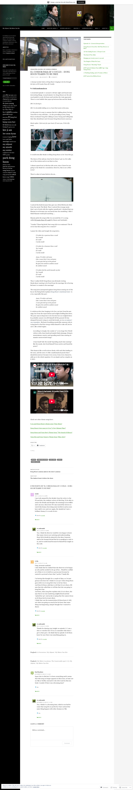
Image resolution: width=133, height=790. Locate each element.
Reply (38, 519)
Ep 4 (7, 105)
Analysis (75, 28)
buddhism (7, 97)
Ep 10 (6, 107)
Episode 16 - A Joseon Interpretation (94, 43)
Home (43, 28)
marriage (6, 141)
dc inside (5, 101)
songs (60, 459)
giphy (9, 112)
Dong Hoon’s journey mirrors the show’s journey (45, 471)
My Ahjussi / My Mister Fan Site (11, 28)
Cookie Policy (36, 787)
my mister (7, 150)
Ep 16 (5, 112)
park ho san (6, 166)
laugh (9, 127)
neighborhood (6, 152)
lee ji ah (13, 127)
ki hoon (6, 125)
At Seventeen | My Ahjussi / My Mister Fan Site (52, 652)
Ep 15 (11, 109)
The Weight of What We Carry (92, 61)
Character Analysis (36, 69)
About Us (104, 28)
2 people (45, 548)
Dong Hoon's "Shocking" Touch (92, 64)
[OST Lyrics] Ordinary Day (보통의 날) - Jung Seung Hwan (96, 68)
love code (5, 139)
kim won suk (12, 125)
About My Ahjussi (52, 28)
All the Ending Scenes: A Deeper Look (94, 51)
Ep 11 (9, 107)
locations (5, 137)
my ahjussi (7, 144)
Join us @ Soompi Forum (9, 59)
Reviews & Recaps (65, 28)
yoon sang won (6, 180)
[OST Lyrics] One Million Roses (92, 76)
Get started (81, 2)
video (12, 177)
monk (11, 141)
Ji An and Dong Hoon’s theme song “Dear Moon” (46, 424)
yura (11, 180)
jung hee (13, 117)
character (6, 99)
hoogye (11, 114)
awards (14, 95)
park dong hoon (42, 459)
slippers (10, 172)
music (33, 459)
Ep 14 (8, 109)
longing (9, 137)
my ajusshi (7, 147)
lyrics (10, 139)
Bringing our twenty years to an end (94, 58)
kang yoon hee (9, 122)
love (14, 136)
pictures (12, 166)
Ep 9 (4, 107)
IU (9, 117)
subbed (13, 174)
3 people (43, 611)
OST (44, 69)
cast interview (13, 97)
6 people (43, 515)
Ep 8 (15, 105)
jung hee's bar (6, 119)
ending (4, 105)
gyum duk (5, 114)
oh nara (12, 152)
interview (5, 117)
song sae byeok (7, 174)
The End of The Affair (90, 55)
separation (5, 172)
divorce (9, 101)
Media (96, 28)
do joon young (8, 103)
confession (13, 99)
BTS (4, 97)
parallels (8, 154)
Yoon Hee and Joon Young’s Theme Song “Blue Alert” (48, 437)
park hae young (6, 164)
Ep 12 (12, 107)
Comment (67, 743)
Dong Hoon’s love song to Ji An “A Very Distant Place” (48, 428)
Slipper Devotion (86, 28)
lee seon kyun (9, 133)
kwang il (5, 127)
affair (7, 95)
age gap (11, 95)
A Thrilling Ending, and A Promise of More (96, 73)
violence (5, 179)
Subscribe (6, 82)
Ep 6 (10, 105)
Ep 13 (4, 109)
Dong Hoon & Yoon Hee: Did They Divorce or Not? (96, 47)
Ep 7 (12, 105)
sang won (52, 459)
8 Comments (53, 77)
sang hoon (6, 170)
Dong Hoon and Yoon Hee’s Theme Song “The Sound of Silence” (51, 432)
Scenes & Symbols (51, 69)
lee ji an (7, 130)
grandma (14, 112)
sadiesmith (44, 77)
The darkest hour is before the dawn (41, 477)
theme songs (35, 462)
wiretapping (10, 179)
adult (4, 95)
